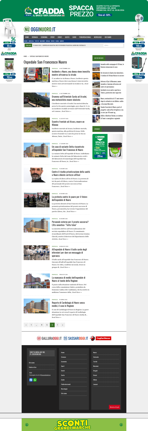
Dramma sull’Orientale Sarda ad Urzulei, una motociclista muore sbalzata (69, 98)
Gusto (67, 37)
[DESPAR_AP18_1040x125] (74, 429)
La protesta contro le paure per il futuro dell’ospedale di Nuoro (69, 198)
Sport (52, 37)
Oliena (57, 41)
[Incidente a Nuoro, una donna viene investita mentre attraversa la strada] (37, 81)
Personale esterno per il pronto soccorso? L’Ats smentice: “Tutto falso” (70, 223)
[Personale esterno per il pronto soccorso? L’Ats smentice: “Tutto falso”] (37, 231)
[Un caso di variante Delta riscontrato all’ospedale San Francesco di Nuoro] (37, 156)
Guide (74, 37)
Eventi (60, 37)
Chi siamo (108, 37)
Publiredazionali (85, 37)
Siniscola (31, 41)
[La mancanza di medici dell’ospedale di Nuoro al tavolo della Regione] (37, 287)
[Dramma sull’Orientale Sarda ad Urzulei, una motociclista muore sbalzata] (37, 106)
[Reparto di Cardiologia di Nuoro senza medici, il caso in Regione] (37, 312)
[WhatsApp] (35, 380)
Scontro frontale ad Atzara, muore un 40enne (68, 123)
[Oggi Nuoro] (40, 29)
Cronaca (35, 37)
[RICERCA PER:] (113, 45)
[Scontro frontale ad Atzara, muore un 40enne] (37, 131)
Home (27, 37)
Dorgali (48, 41)
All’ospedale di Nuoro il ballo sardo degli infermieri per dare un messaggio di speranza (69, 252)
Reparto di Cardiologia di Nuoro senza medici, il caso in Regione (68, 304)
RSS (30, 373)
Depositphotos (46, 375)
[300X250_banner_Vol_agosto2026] (107, 158)
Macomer (42, 41)
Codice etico (32, 367)
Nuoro (26, 41)
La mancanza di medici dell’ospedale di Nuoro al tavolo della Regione (68, 279)
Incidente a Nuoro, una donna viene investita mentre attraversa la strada (71, 73)
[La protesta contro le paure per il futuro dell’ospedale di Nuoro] (37, 206)
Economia (44, 37)
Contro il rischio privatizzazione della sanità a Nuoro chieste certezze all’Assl (71, 173)
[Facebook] (31, 380)
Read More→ (66, 111)
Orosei (53, 41)
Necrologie (98, 37)
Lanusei (62, 41)
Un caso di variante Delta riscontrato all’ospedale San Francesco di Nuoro (68, 148)
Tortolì (37, 41)
